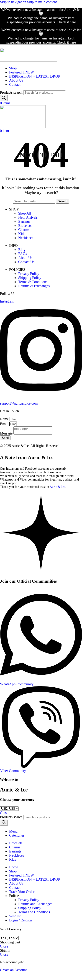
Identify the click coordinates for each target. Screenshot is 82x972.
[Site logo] (28, 60)
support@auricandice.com (19, 403)
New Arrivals (28, 217)
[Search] (4, 98)
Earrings (24, 221)
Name (5, 419)
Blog (21, 250)
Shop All (24, 213)
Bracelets (24, 225)
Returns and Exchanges (35, 904)
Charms (23, 230)
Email (4, 424)
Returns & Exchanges (34, 286)
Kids (21, 234)
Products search (11, 92)
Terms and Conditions (34, 912)
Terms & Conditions (32, 282)
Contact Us (26, 262)
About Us (25, 258)
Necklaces (25, 238)
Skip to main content (42, 2)
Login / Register (20, 920)
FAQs (22, 254)
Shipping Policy (29, 278)
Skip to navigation (13, 2)
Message (6, 433)
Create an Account (13, 970)
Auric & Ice (57, 486)
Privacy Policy (28, 274)
